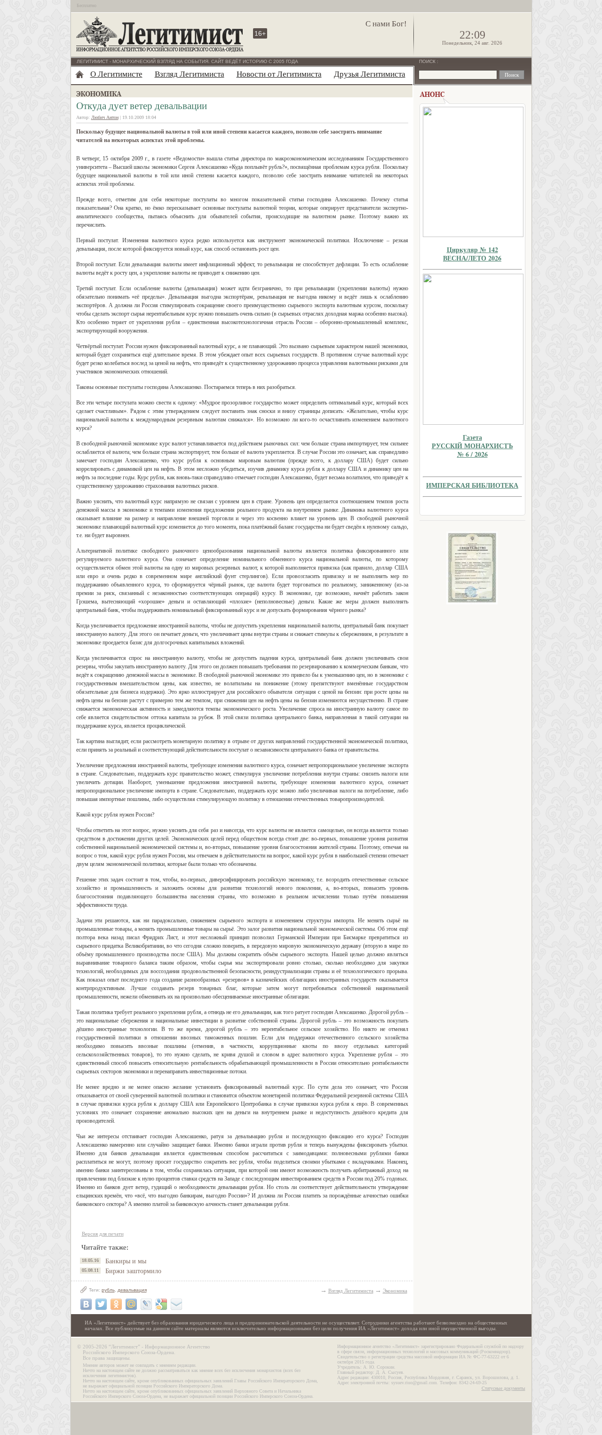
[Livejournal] (146, 1304)
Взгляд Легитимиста (189, 74)
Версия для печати (103, 1234)
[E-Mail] (176, 1304)
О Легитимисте (116, 74)
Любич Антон (105, 117)
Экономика (395, 1290)
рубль (108, 1289)
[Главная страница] (79, 74)
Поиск (428, 61)
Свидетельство (472, 567)
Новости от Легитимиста (279, 74)
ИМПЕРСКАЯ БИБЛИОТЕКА (472, 485)
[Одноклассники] (116, 1304)
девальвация (132, 1289)
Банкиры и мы (125, 1261)
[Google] (161, 1304)
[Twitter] (101, 1304)
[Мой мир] (131, 1304)
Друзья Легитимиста (369, 74)
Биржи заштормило (133, 1271)
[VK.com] (86, 1304)
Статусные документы (503, 1388)
